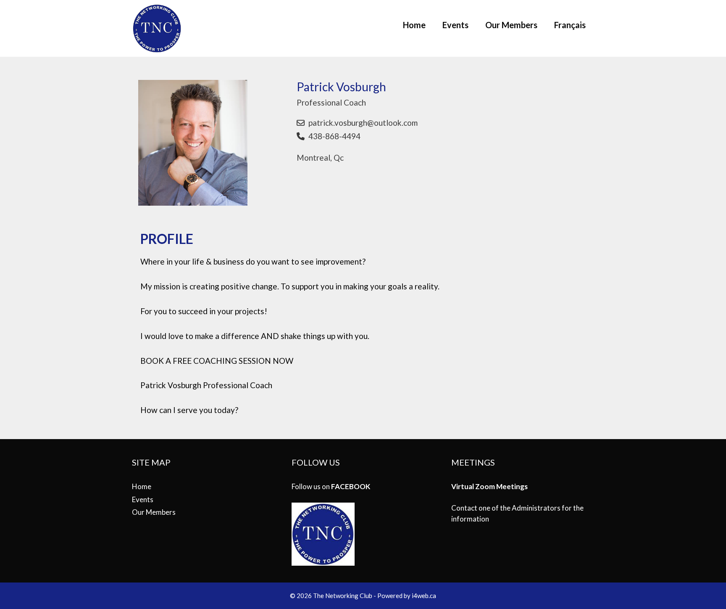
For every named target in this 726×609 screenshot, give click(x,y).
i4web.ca (424, 595)
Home (414, 25)
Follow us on (331, 486)
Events (455, 25)
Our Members (511, 25)
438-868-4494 (334, 136)
